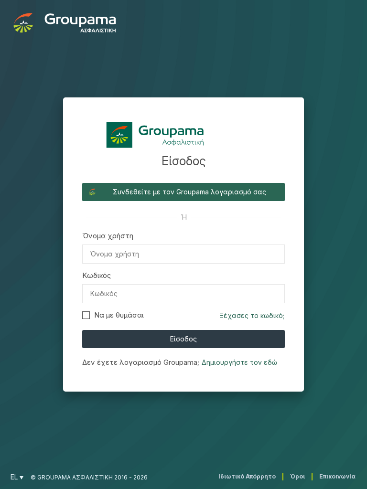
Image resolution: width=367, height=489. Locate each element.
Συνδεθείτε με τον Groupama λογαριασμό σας (189, 192)
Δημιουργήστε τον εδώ (239, 362)
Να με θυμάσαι (119, 314)
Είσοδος (183, 339)
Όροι (297, 476)
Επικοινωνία (337, 476)
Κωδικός (96, 275)
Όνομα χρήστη (107, 235)
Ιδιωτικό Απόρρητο (247, 476)
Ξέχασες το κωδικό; (251, 315)
